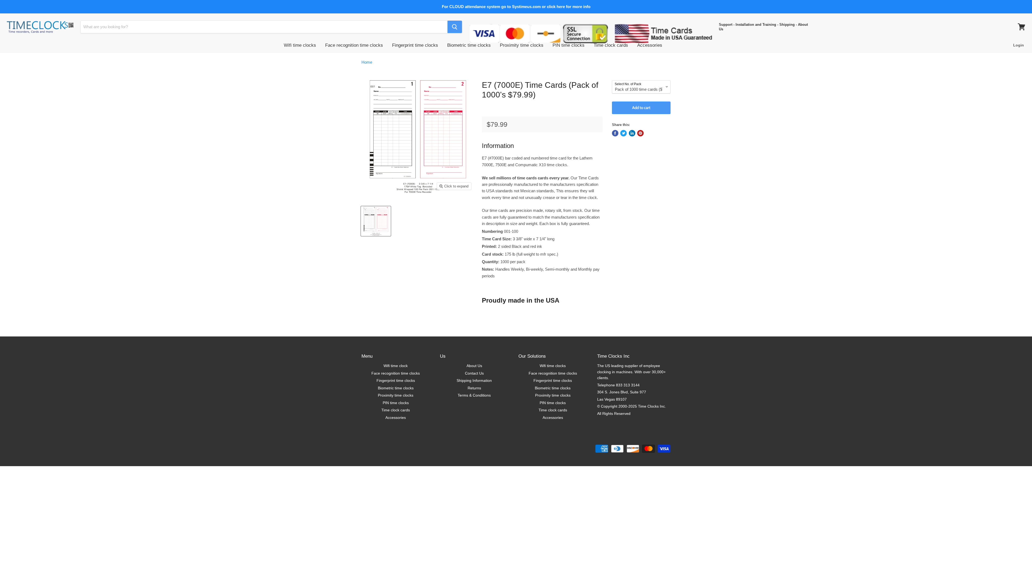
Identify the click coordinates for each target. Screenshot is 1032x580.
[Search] (454, 27)
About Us (474, 366)
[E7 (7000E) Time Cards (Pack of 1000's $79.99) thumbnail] (376, 221)
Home (366, 62)
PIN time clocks (569, 45)
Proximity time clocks (521, 45)
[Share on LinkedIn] (632, 133)
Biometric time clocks (469, 45)
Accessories (649, 45)
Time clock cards (611, 45)
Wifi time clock (396, 366)
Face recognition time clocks (354, 45)
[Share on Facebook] (615, 133)
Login (1018, 45)
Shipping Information (474, 380)
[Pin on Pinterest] (640, 133)
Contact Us (474, 373)
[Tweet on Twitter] (623, 133)
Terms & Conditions (474, 395)
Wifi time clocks (300, 45)
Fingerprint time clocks (415, 45)
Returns (474, 388)
